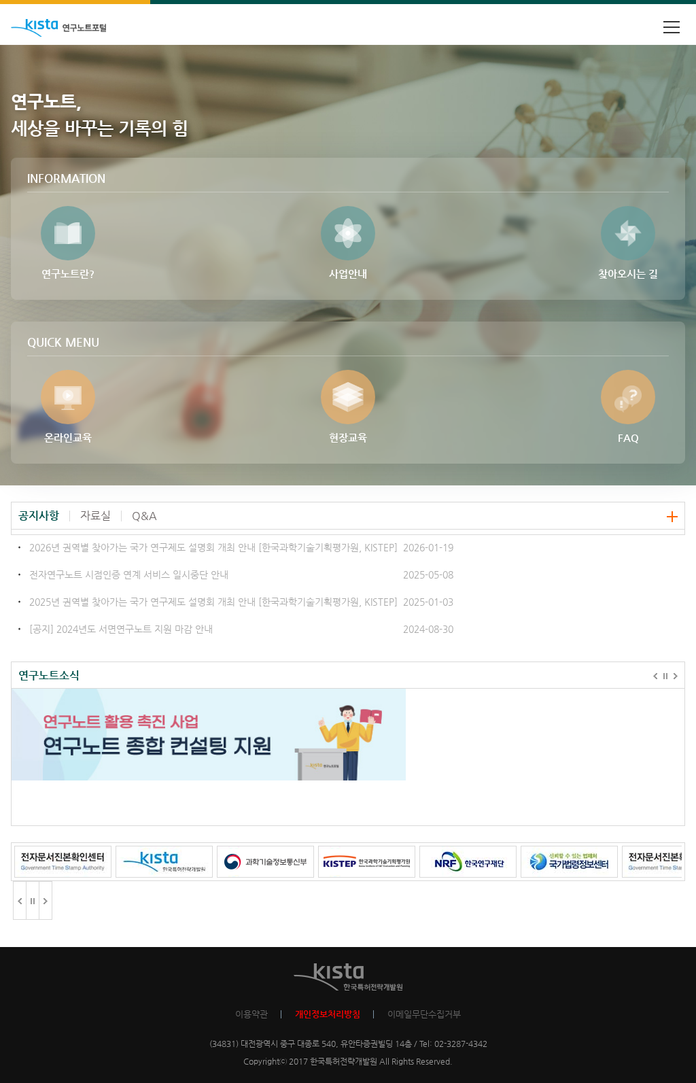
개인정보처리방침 (327, 1014)
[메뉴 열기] (671, 27)
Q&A (144, 516)
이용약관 (251, 1014)
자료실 (95, 516)
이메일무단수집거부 (424, 1014)
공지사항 (38, 516)
